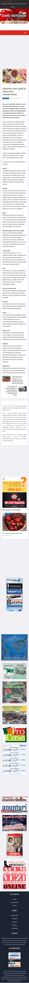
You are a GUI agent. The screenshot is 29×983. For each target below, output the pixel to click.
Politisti (26, 938)
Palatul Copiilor (8, 940)
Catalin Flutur (4, 938)
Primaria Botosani (23, 940)
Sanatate (5, 98)
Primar (8, 938)
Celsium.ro (19, 773)
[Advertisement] (14, 50)
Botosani (24, 942)
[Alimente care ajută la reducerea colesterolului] (14, 76)
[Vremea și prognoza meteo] (23, 745)
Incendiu (6, 944)
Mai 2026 (14, 925)
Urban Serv (14, 944)
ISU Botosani (12, 938)
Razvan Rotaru (19, 944)
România (18, 938)
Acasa (14, 899)
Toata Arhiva (14, 928)
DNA (24, 944)
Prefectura (10, 944)
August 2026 (14, 915)
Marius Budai (16, 940)
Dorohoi (12, 940)
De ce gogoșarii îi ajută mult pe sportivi (12, 533)
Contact (14, 905)
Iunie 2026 (14, 922)
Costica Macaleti (15, 942)
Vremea (4, 745)
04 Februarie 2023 (17, 98)
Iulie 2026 (14, 918)
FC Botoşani (22, 938)
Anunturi (10, 942)
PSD (15, 938)
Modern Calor (5, 942)
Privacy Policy (14, 902)
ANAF (3, 940)
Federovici (21, 942)
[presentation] (26, 510)
